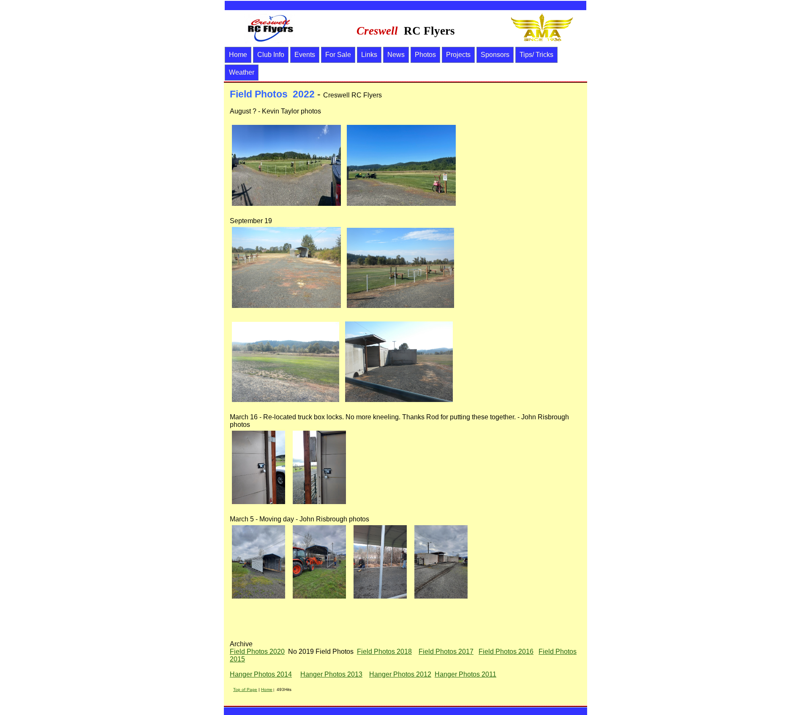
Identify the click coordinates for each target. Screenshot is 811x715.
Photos (425, 54)
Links (369, 54)
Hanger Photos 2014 (261, 674)
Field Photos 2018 (384, 651)
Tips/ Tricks (536, 54)
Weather (241, 72)
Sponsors (495, 54)
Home (238, 54)
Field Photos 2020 (257, 651)
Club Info (270, 54)
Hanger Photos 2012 (400, 674)
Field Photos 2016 (506, 651)
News (396, 54)
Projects (458, 54)
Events (304, 54)
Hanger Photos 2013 (331, 674)
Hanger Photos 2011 (465, 674)
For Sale (338, 54)
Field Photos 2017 (446, 651)
